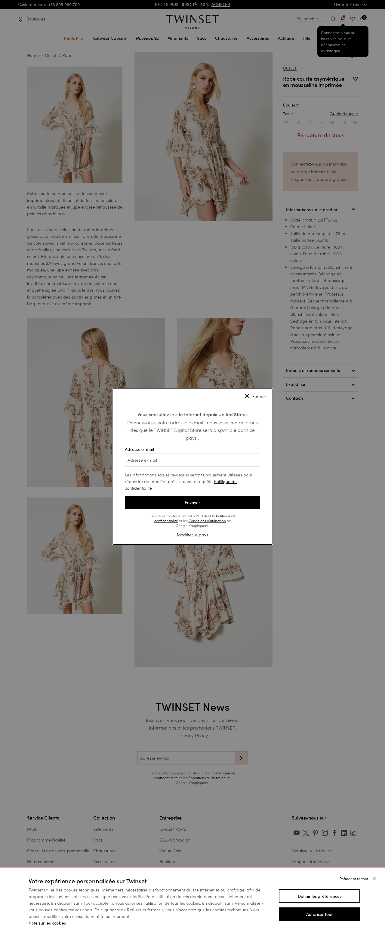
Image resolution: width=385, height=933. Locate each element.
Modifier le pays (192, 535)
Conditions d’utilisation (207, 520)
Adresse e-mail (139, 449)
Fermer (259, 396)
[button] (319, 896)
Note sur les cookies (47, 923)
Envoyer (192, 502)
